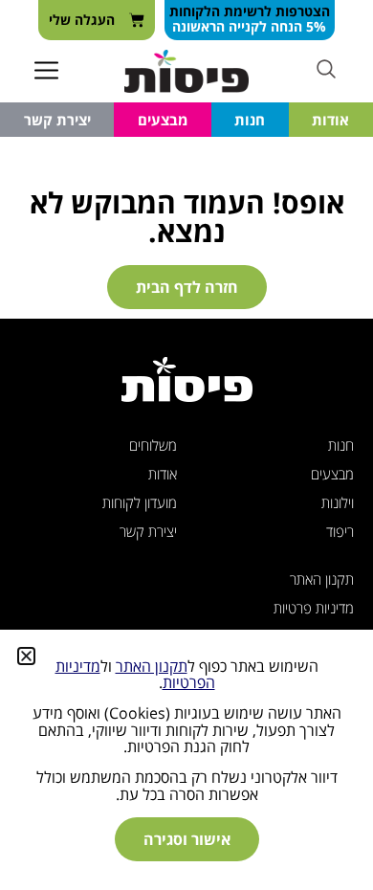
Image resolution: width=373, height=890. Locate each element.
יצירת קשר (57, 119)
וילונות (337, 502)
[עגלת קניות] (96, 20)
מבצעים (162, 119)
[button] (47, 71)
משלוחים (153, 445)
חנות (249, 119)
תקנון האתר (322, 579)
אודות (330, 119)
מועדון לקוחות (139, 502)
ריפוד (340, 531)
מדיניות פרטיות (314, 607)
